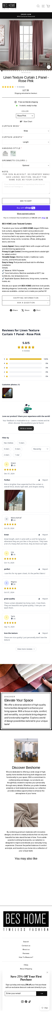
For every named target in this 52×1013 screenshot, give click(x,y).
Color (25, 111)
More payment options (26, 214)
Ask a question (26, 303)
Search (26, 942)
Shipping (18, 93)
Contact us (26, 946)
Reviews (26, 953)
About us (26, 949)
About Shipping (26, 969)
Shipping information (26, 298)
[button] (26, 121)
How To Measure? (26, 957)
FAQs (26, 965)
